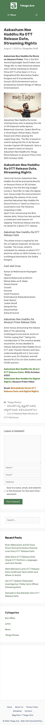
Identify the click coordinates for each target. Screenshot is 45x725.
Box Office (10, 618)
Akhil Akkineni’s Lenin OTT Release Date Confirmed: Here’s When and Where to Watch (22, 572)
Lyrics (8, 623)
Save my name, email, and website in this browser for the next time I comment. (24, 490)
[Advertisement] (22, 672)
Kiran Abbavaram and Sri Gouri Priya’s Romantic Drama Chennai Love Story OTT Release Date (21, 548)
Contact (28, 711)
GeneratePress (36, 721)
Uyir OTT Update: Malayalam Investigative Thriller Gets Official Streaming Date (21, 584)
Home (9, 707)
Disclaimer (17, 711)
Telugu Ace (27, 5)
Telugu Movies (14, 402)
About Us (19, 707)
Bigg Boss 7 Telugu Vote (22, 715)
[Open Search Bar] (36, 15)
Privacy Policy (32, 707)
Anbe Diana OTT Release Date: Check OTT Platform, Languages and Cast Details (21, 560)
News (8, 629)
